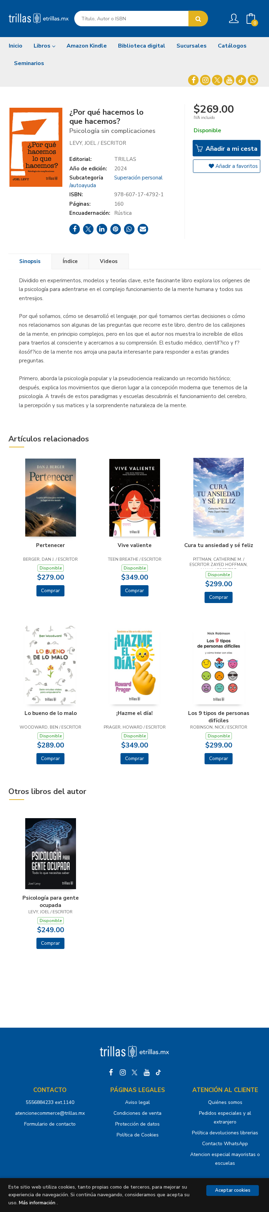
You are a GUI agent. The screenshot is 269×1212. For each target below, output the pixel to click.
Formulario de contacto (50, 1124)
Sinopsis (30, 261)
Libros (43, 46)
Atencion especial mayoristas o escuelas (225, 1159)
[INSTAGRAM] (205, 80)
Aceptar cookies (232, 1190)
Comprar (50, 590)
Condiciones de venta (137, 1113)
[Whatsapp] (253, 80)
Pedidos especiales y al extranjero (225, 1117)
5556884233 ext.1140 (50, 1102)
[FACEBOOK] (193, 80)
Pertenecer (50, 545)
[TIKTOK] (241, 80)
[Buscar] (198, 19)
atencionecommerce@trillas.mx (50, 1113)
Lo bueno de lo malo (51, 713)
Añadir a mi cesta (230, 148)
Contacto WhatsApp (225, 1143)
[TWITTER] (217, 80)
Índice (70, 261)
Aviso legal (137, 1102)
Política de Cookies (138, 1135)
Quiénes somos (225, 1102)
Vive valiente (135, 545)
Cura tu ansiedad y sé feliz (218, 545)
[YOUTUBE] (229, 80)
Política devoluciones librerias (225, 1132)
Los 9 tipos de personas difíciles (218, 717)
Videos (109, 261)
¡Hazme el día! (134, 713)
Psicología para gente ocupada (50, 901)
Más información (37, 1202)
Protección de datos (137, 1124)
